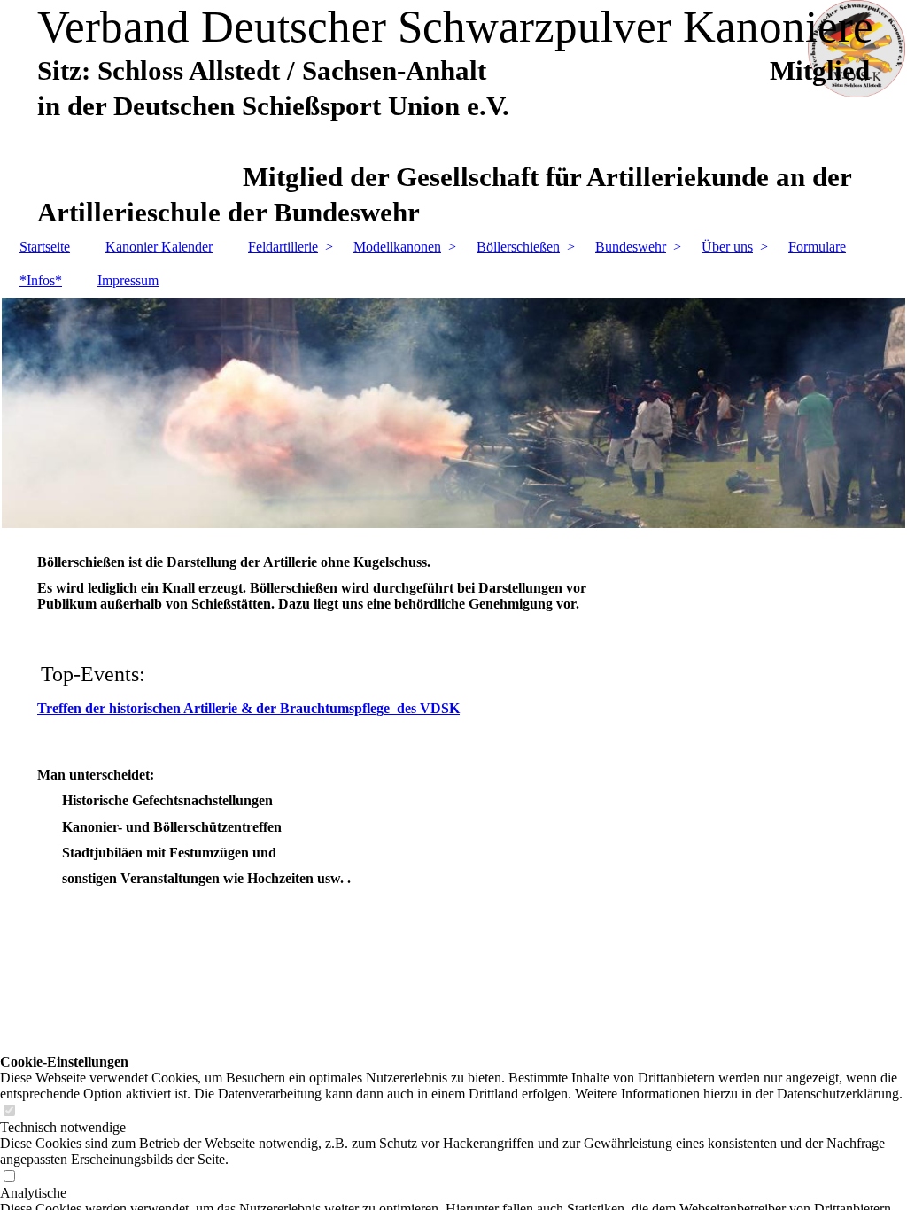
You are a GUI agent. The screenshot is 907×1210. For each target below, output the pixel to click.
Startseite (44, 246)
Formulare (817, 246)
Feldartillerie (283, 246)
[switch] (9, 1111)
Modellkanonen (397, 246)
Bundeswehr (630, 246)
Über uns (727, 246)
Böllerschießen (518, 246)
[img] (453, 413)
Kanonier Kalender (159, 246)
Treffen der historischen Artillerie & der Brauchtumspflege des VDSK (248, 708)
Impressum (128, 280)
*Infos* (40, 280)
